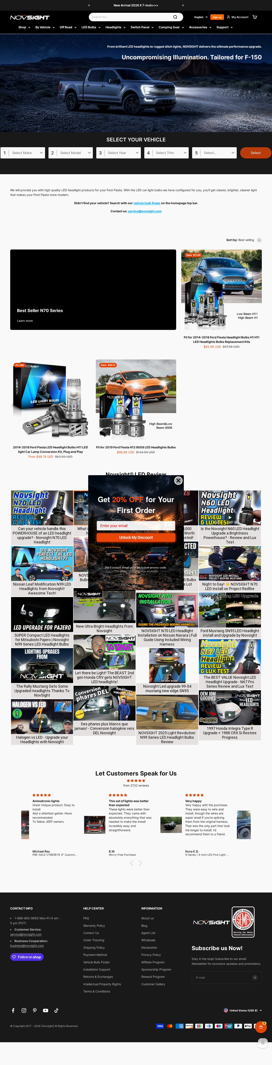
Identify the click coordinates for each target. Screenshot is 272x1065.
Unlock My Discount (136, 537)
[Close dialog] (178, 480)
